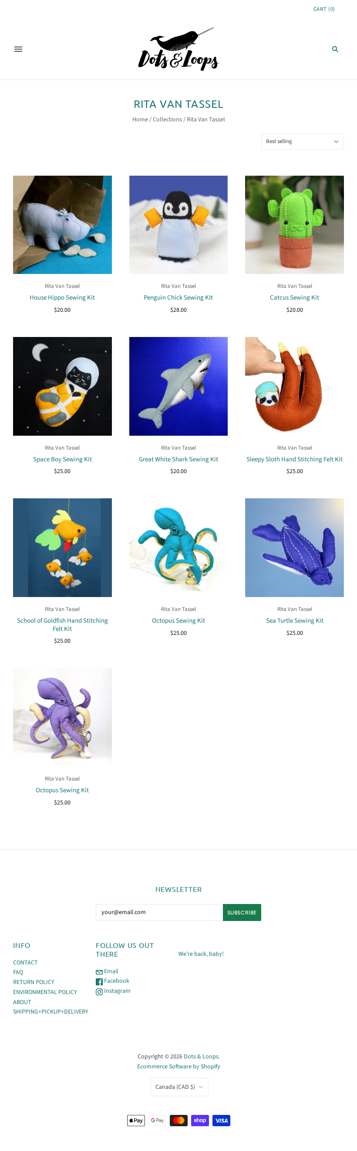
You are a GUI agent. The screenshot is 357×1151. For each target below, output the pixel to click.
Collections (167, 119)
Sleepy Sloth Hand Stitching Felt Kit (294, 459)
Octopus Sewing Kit (178, 620)
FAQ (18, 972)
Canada (175, 1087)
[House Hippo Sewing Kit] (62, 225)
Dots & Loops (201, 1056)
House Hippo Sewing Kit (62, 297)
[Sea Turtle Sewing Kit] (294, 547)
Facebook (116, 981)
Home (140, 119)
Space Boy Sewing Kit (62, 459)
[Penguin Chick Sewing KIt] (178, 225)
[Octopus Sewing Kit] (178, 547)
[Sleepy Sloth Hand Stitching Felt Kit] (294, 386)
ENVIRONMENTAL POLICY (45, 992)
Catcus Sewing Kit (294, 297)
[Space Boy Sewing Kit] (62, 386)
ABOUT (22, 1002)
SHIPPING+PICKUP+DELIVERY (50, 1012)
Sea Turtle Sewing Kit (294, 620)
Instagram (117, 991)
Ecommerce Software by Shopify (178, 1066)
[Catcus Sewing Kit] (294, 225)
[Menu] (18, 49)
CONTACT (25, 962)
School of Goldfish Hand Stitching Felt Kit (62, 625)
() (324, 9)
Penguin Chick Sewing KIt (178, 297)
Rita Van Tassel (62, 286)
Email (110, 971)
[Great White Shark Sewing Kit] (178, 386)
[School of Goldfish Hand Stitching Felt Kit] (62, 547)
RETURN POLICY (33, 982)
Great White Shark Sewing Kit (178, 459)
